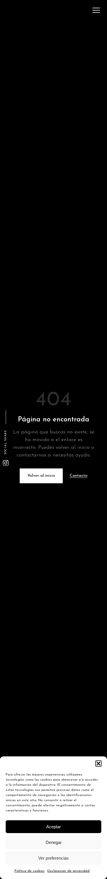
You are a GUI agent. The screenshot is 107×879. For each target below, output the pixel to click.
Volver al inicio (41, 476)
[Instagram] (6, 463)
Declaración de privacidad (68, 871)
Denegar (54, 842)
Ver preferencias (53, 858)
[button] (98, 763)
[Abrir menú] (96, 10)
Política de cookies (30, 871)
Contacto (78, 476)
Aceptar (53, 826)
